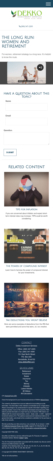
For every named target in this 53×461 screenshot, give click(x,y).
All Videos (26, 391)
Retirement (26, 371)
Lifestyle (26, 386)
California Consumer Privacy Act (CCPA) (16, 426)
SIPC (26, 438)
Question (8, 130)
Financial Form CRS (11, 396)
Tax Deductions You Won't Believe (26, 320)
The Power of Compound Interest (26, 266)
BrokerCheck (45, 400)
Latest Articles (26, 388)
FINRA (21, 438)
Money (26, 383)
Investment (26, 373)
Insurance (26, 378)
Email (8, 115)
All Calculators (26, 393)
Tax (26, 381)
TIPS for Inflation (26, 209)
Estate (26, 376)
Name (8, 101)
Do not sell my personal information (35, 428)
